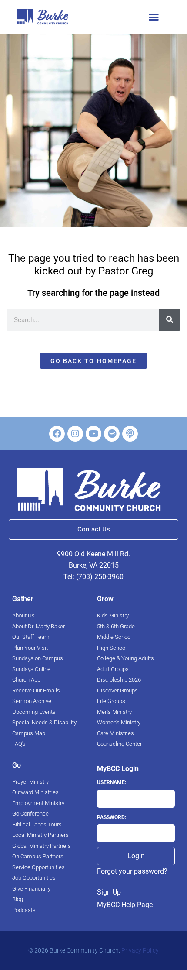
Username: (111, 782)
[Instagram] (75, 434)
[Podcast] (130, 434)
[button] (153, 17)
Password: (111, 817)
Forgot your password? (132, 871)
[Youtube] (93, 434)
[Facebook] (57, 434)
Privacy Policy (140, 950)
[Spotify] (112, 434)
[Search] (169, 320)
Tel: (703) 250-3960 (93, 576)
